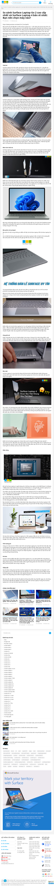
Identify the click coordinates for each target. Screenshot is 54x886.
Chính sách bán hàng (34, 841)
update (9, 766)
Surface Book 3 (39, 755)
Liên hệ (19, 844)
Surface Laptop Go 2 (9, 684)
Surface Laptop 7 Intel (9, 678)
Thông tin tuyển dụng (22, 843)
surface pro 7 (37, 762)
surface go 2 (33, 757)
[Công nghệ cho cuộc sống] (5, 4)
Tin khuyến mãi (20, 852)
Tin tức (5, 7)
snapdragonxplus (8, 755)
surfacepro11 (15, 764)
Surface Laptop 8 (8, 680)
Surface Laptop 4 (8, 672)
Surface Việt (40, 764)
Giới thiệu (19, 841)
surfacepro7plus (46, 762)
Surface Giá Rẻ (7, 657)
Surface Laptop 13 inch (9, 668)
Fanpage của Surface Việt (48, 843)
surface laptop (7, 759)
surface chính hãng (8, 757)
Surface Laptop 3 (8, 670)
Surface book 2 (7, 647)
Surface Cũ (6, 651)
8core (12, 751)
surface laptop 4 (16, 759)
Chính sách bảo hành (34, 843)
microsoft (48, 751)
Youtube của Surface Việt (48, 850)
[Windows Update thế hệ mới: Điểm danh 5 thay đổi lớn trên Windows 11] (43, 594)
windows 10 (22, 766)
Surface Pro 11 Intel (9, 695)
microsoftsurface (16, 753)
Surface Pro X (7, 709)
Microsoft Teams (25, 753)
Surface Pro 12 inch (8, 697)
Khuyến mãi (7, 641)
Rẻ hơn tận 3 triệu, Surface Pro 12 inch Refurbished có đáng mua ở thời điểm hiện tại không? (43, 619)
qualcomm (33, 753)
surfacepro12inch (24, 764)
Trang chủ (2, 7)
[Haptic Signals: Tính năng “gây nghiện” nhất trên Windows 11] (10, 594)
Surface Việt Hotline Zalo (48, 857)
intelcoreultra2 (40, 751)
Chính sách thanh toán (34, 846)
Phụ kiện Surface (8, 643)
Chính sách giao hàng (34, 844)
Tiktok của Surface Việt (47, 865)
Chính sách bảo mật (33, 851)
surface (15, 755)
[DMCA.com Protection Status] (50, 881)
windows (15, 766)
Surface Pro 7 (7, 701)
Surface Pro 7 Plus (8, 703)
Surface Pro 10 (7, 693)
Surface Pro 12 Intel (9, 699)
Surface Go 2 (7, 661)
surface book (22, 755)
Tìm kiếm (40, 3)
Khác (5, 639)
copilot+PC (24, 751)
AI (16, 751)
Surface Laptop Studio (9, 689)
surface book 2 (30, 755)
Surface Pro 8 (7, 705)
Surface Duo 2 (25, 757)
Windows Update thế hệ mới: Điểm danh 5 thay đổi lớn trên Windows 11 (43, 601)
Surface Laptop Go (8, 682)
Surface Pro (29, 762)
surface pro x (33, 764)
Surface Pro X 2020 (8, 711)
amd (19, 751)
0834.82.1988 (4, 857)
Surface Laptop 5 (8, 674)
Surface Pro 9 (7, 707)
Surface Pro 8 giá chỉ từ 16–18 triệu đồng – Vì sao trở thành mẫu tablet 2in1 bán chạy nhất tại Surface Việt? (10, 619)
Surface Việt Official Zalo (47, 861)
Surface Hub (7, 666)
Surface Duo (7, 655)
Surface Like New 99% (9, 691)
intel (34, 751)
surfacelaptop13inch (35, 759)
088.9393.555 (4, 860)
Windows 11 (29, 766)
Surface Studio (7, 712)
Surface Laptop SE (8, 687)
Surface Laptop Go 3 (9, 686)
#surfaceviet (6, 751)
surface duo (17, 757)
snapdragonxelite (42, 753)
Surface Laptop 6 (8, 676)
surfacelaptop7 (25, 759)
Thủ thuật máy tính (8, 714)
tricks (5, 766)
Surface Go (6, 659)
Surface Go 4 (7, 664)
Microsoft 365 (7, 753)
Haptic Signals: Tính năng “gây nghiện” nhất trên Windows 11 (10, 601)
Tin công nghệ (7, 716)
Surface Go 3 (7, 662)
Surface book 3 (7, 649)
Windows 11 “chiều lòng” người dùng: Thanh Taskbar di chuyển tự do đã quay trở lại (26, 601)
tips (46, 764)
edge (30, 751)
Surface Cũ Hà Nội (8, 653)
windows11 (36, 766)
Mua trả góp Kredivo (34, 855)
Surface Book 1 (7, 645)
